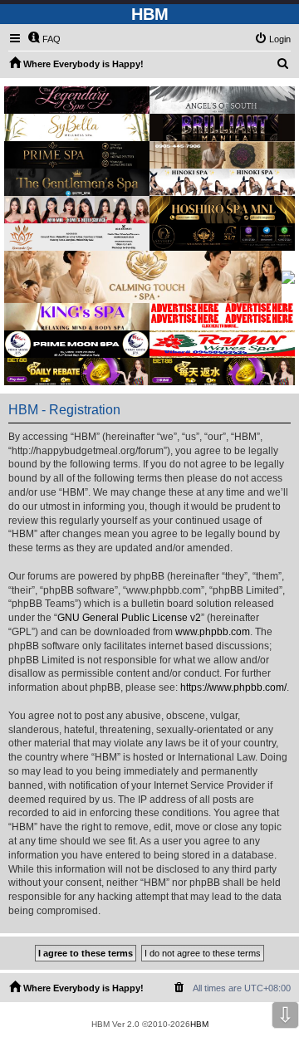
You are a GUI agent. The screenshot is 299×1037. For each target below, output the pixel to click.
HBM (199, 1024)
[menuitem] (44, 39)
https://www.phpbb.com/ (233, 687)
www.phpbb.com (212, 632)
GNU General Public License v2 (129, 618)
